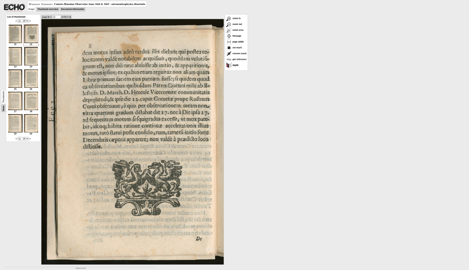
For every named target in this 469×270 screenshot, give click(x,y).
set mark (237, 47)
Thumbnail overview (47, 9)
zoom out (237, 24)
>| (70, 17)
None (3, 108)
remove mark (239, 53)
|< (49, 17)
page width (238, 41)
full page (236, 36)
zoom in (236, 18)
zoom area (237, 30)
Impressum (81, 268)
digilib (235, 65)
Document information (72, 9)
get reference (239, 59)
